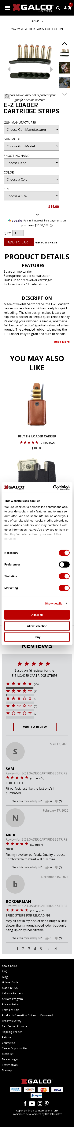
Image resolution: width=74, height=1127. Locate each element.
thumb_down (56, 801)
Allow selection (37, 625)
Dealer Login (10, 1059)
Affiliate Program (12, 999)
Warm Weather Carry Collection (37, 29)
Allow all (37, 614)
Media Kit (7, 1054)
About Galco (9, 966)
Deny (37, 637)
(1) (35, 691)
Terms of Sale (10, 1010)
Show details (53, 603)
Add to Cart (19, 242)
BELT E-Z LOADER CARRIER (37, 436)
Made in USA (10, 988)
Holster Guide (10, 982)
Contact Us (9, 1043)
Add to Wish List (46, 242)
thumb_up (47, 801)
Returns (6, 1037)
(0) (35, 698)
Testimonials (10, 1065)
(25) (36, 684)
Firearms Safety (11, 1021)
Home (35, 21)
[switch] (64, 565)
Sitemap (7, 1070)
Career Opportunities (15, 1048)
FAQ (4, 971)
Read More (62, 341)
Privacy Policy (10, 1004)
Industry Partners (12, 993)
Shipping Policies (12, 1032)
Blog (5, 977)
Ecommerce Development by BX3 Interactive (37, 1114)
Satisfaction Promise (14, 1026)
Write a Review (35, 727)
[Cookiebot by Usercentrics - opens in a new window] (53, 487)
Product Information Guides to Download (27, 1015)
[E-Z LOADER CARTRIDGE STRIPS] (30, 63)
